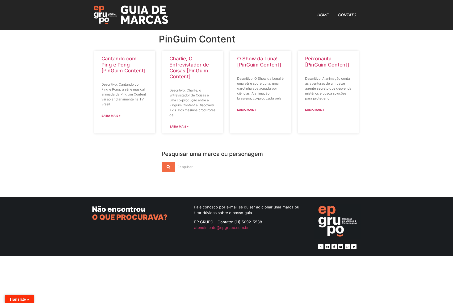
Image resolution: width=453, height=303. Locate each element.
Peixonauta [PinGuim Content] (327, 61)
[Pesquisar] (168, 167)
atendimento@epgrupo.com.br (221, 227)
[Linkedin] (354, 246)
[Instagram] (320, 246)
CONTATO (347, 14)
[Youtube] (340, 246)
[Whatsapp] (347, 246)
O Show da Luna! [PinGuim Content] (259, 61)
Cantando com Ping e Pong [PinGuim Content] (123, 64)
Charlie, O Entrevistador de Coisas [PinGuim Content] (189, 67)
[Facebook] (327, 246)
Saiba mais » (111, 115)
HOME (323, 14)
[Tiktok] (334, 246)
